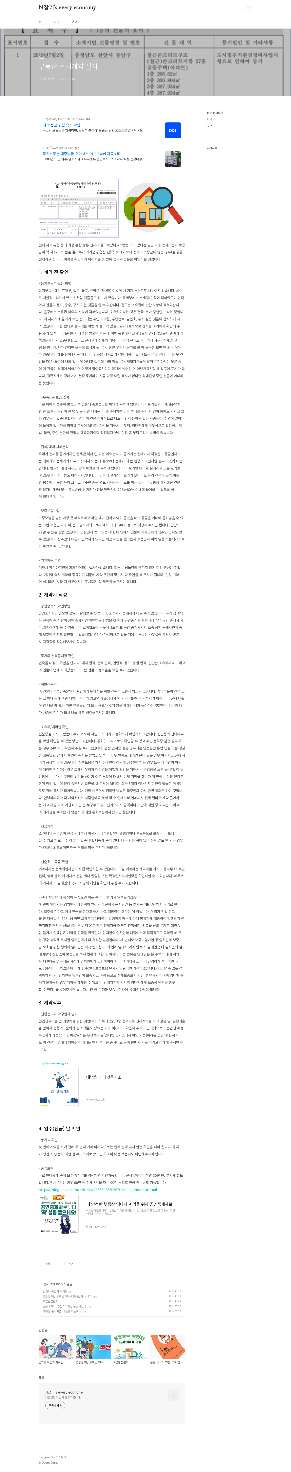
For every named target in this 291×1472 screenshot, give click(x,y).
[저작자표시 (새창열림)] (82, 1263)
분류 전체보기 (215, 113)
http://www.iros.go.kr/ (55, 1063)
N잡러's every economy (67, 8)
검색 (240, 8)
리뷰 (209, 119)
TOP (249, 1459)
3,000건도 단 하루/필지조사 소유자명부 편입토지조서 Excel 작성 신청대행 (92, 159)
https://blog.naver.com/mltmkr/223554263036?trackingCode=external (98, 1189)
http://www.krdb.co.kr (58, 147)
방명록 (75, 21)
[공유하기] (53, 1264)
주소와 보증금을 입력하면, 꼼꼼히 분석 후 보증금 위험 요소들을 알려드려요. (93, 130)
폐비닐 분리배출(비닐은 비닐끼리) (62, 1311)
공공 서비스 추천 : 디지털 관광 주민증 (65, 1306)
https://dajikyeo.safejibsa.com (63, 119)
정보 (46, 1284)
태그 (56, 21)
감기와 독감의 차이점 (55, 1291)
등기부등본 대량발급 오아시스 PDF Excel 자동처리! (82, 153)
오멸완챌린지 (50, 1301)
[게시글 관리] (58, 1264)
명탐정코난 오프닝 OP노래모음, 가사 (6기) (68, 1296)
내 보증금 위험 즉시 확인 (61, 124)
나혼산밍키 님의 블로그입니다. (63, 1397)
